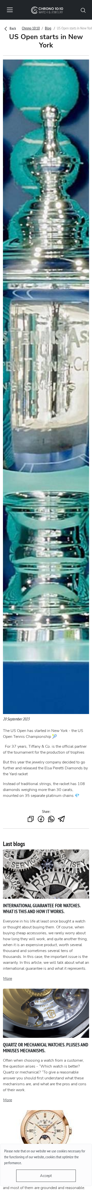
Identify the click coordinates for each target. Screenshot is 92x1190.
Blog (48, 28)
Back (12, 28)
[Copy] (31, 819)
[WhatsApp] (51, 819)
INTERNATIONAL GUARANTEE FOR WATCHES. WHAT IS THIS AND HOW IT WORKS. (41, 908)
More (7, 978)
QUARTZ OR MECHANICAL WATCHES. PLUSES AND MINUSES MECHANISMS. (45, 1047)
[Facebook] (41, 819)
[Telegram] (61, 819)
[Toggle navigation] (10, 10)
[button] (83, 10)
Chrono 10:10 (31, 28)
